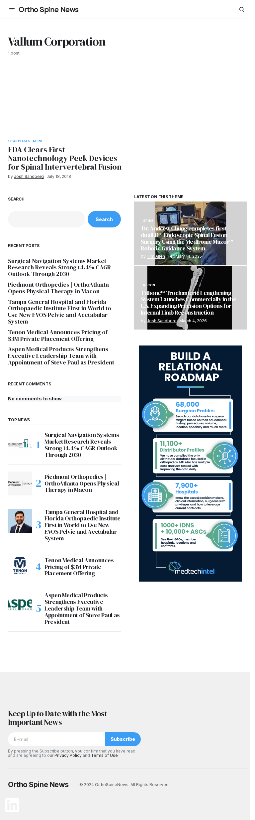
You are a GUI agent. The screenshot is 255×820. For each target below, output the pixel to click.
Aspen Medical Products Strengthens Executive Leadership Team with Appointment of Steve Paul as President (61, 355)
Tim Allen (156, 256)
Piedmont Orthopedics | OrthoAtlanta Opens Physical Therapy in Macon (58, 288)
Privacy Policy (68, 755)
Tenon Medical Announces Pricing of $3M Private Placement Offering (58, 335)
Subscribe (123, 739)
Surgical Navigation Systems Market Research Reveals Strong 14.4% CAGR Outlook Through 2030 (59, 267)
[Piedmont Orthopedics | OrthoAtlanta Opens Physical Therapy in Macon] (20, 483)
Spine (38, 141)
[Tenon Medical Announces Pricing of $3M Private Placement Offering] (20, 567)
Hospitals (20, 141)
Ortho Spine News (49, 9)
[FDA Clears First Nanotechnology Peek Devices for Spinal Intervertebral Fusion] (66, 101)
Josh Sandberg (162, 320)
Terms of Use (104, 755)
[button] (12, 9)
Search (16, 199)
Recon (149, 285)
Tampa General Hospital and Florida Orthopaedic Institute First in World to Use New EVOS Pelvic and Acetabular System (59, 312)
